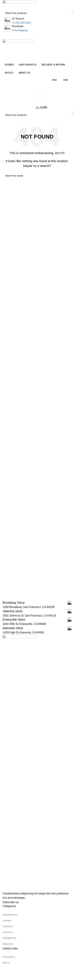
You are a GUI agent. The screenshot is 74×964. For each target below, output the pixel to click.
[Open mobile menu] (37, 35)
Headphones (10, 937)
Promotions (9, 956)
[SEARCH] (72, 11)
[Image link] (20, 762)
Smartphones (10, 914)
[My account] (37, 51)
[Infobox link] (37, 603)
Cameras (8, 932)
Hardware (8, 926)
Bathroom (8, 943)
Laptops (7, 920)
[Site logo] (20, 4)
